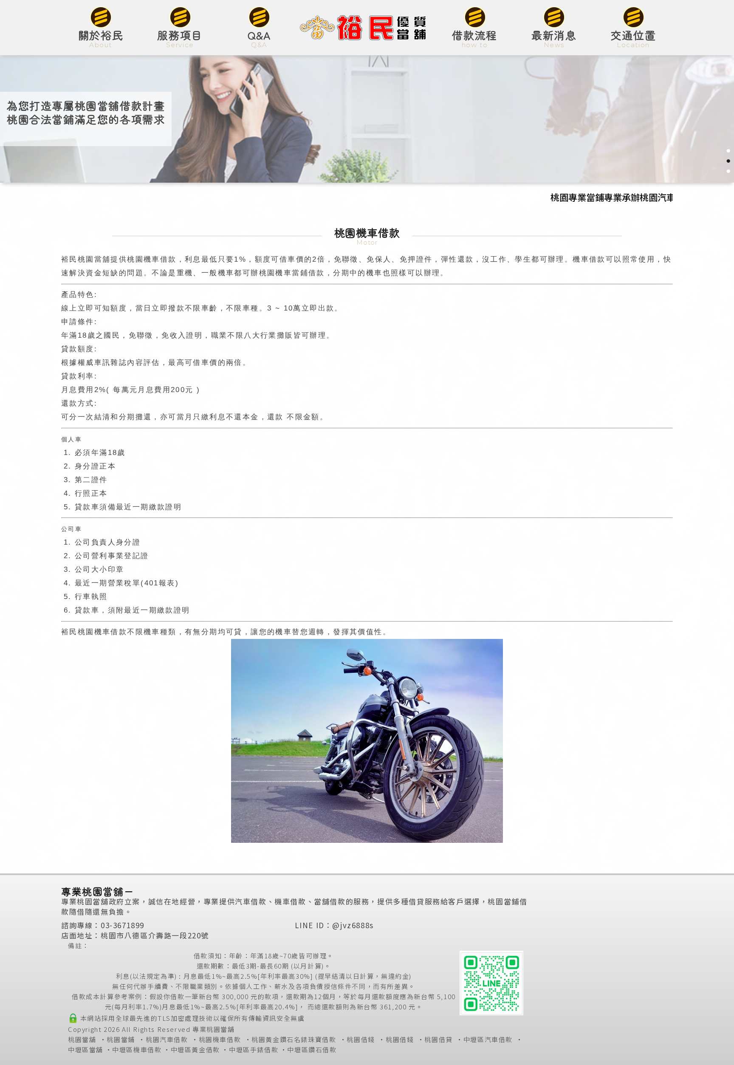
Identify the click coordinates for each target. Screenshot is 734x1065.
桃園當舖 (82, 1039)
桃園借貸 (438, 1039)
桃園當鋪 (121, 1039)
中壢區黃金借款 (195, 1049)
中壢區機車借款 (136, 1049)
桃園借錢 (361, 1039)
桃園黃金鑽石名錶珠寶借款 (293, 1039)
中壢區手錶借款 (253, 1049)
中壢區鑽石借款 (311, 1049)
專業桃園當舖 (213, 1029)
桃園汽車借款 (167, 1039)
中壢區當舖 (85, 1049)
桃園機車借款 (220, 1039)
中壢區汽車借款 (488, 1039)
